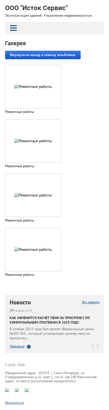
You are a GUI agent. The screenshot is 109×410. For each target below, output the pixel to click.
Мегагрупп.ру (14, 403)
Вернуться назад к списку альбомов (43, 55)
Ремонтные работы (19, 112)
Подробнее (17, 346)
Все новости (90, 302)
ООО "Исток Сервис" (36, 8)
